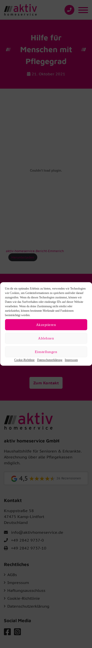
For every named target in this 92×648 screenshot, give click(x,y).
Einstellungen (46, 352)
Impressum (71, 360)
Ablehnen (46, 338)
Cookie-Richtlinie (24, 360)
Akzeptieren (46, 325)
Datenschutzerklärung (49, 360)
